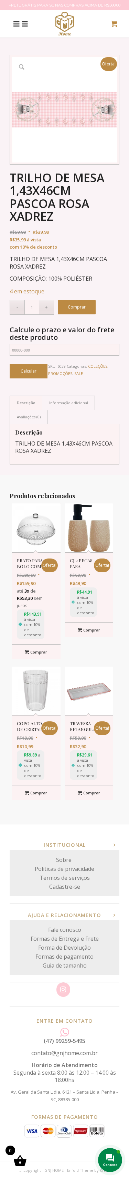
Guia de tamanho (65, 965)
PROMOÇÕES (60, 373)
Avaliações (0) (29, 416)
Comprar (77, 307)
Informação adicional (68, 402)
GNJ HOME (54, 1170)
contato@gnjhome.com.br (64, 1053)
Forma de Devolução (64, 947)
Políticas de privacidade (64, 869)
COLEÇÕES (97, 366)
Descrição (26, 402)
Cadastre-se (64, 886)
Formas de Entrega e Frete (65, 938)
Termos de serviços (65, 877)
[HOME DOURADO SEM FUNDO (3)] (64, 24)
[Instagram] (63, 989)
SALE (78, 373)
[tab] (26, 403)
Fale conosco (64, 929)
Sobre (64, 860)
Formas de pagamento (64, 956)
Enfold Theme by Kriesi (88, 1170)
